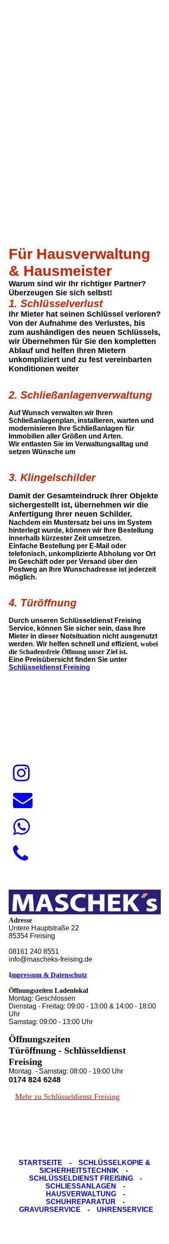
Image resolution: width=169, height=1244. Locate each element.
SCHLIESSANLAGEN (81, 1186)
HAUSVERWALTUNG (81, 1194)
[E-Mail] (22, 800)
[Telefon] (20, 854)
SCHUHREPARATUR (81, 1201)
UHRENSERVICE (125, 1209)
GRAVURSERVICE (50, 1209)
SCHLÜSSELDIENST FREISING (81, 1178)
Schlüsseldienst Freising (49, 667)
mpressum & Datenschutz (49, 975)
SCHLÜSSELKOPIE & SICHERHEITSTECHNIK (94, 1166)
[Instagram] (21, 773)
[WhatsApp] (21, 827)
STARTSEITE (40, 1162)
